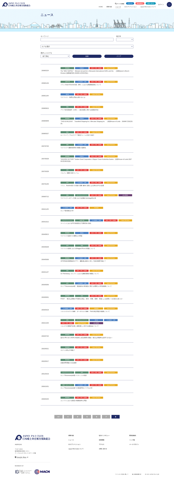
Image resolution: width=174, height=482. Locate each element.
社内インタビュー (104, 435)
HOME (101, 7)
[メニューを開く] (169, 4)
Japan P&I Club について (148, 7)
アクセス (101, 444)
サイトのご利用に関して (121, 474)
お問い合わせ (150, 3)
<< (58, 417)
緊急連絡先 (140, 3)
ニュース (118, 7)
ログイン (161, 4)
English (130, 3)
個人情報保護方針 (136, 474)
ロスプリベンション (130, 7)
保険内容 (109, 7)
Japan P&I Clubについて (76, 449)
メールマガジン (134, 444)
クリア (119, 56)
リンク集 (132, 440)
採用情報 (101, 440)
